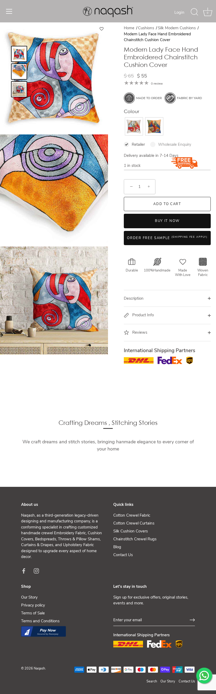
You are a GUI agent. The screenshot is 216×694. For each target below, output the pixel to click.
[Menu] (9, 11)
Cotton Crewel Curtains (133, 523)
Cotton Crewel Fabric (131, 515)
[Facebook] (23, 570)
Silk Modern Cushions (177, 28)
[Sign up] (192, 620)
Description (134, 298)
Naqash (39, 668)
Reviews (139, 332)
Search (151, 681)
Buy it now (167, 221)
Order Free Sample (167, 237)
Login (179, 12)
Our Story (29, 597)
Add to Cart (167, 204)
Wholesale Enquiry (174, 144)
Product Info (142, 315)
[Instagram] (36, 570)
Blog (117, 547)
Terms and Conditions (40, 621)
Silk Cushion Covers (130, 531)
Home (129, 28)
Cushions (146, 28)
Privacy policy (33, 605)
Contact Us (123, 554)
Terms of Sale (33, 613)
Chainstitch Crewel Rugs (134, 539)
